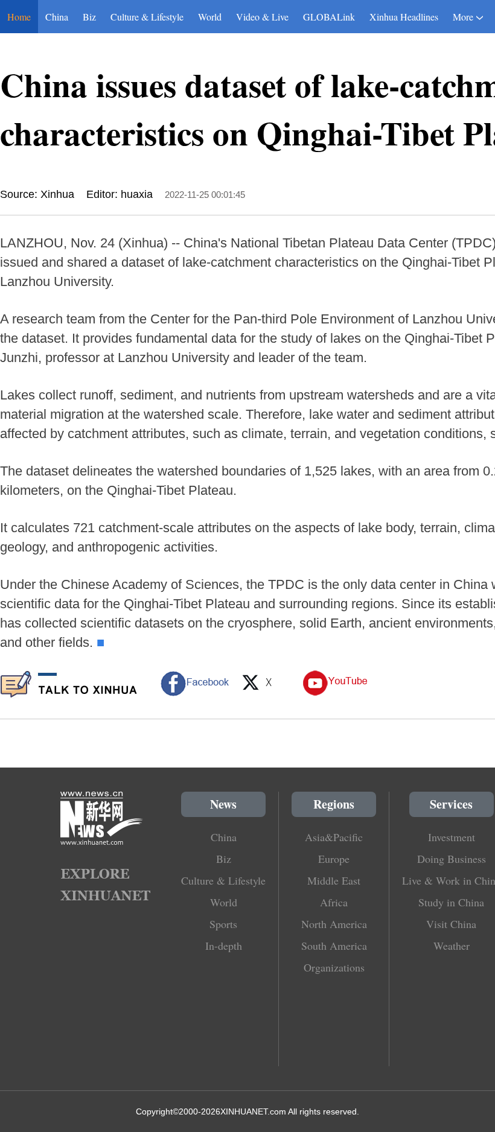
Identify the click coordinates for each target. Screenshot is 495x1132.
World (210, 16)
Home (19, 16)
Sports (223, 924)
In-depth (223, 945)
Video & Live (262, 16)
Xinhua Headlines (403, 16)
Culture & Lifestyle (147, 16)
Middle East (333, 880)
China (56, 16)
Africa (334, 902)
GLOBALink (329, 16)
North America (334, 924)
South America (334, 945)
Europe (334, 858)
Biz (89, 16)
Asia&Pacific (334, 837)
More (463, 16)
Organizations (334, 967)
